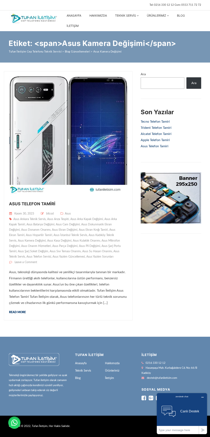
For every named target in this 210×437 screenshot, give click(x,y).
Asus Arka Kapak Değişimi (86, 219)
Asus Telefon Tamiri (32, 203)
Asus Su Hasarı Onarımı (97, 251)
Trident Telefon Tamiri (156, 127)
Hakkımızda (98, 15)
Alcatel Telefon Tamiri (156, 134)
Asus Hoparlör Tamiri (39, 235)
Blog (181, 15)
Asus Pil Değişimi (89, 246)
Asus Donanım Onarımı (35, 229)
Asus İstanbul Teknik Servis (70, 235)
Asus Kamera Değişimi (32, 240)
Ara (143, 74)
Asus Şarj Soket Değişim (33, 251)
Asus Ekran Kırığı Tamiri (93, 229)
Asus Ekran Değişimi (64, 229)
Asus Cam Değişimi (68, 224)
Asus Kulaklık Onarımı (86, 240)
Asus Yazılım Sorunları (99, 256)
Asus (68, 213)
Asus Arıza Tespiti (58, 219)
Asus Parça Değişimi (65, 246)
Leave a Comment (26, 262)
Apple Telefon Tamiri (155, 140)
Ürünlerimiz (156, 15)
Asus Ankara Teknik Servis (29, 219)
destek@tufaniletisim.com (162, 378)
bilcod (50, 213)
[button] (14, 422)
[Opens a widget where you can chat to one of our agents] (182, 413)
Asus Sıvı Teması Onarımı (65, 251)
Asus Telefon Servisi (38, 256)
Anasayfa (74, 15)
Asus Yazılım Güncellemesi (68, 256)
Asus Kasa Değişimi (59, 240)
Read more (17, 312)
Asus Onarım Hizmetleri (36, 246)
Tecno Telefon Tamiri (155, 121)
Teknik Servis (125, 15)
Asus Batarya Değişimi (40, 224)
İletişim (73, 25)
